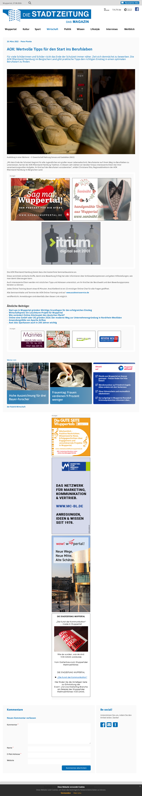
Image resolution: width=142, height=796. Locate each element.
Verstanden (66, 793)
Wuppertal (11, 29)
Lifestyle (95, 29)
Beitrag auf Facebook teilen (102, 725)
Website (10, 760)
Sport (38, 29)
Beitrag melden (115, 725)
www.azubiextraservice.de (77, 292)
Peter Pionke (26, 41)
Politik (67, 29)
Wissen (80, 29)
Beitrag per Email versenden (109, 725)
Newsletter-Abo (132, 3)
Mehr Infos (77, 793)
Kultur (26, 29)
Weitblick (129, 29)
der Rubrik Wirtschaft (16, 407)
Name (10, 747)
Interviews (112, 29)
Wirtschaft (52, 29)
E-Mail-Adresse (14, 754)
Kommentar (12, 724)
